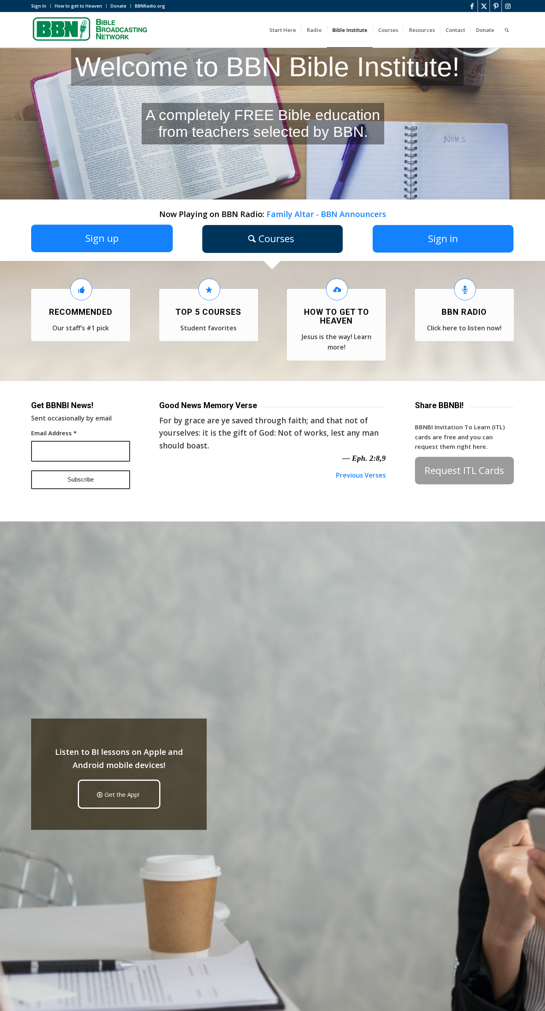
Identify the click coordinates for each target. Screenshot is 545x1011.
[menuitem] (41, 6)
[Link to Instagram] (508, 6)
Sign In (38, 6)
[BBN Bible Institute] (91, 29)
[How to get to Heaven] (337, 289)
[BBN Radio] (465, 289)
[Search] (507, 29)
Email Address (54, 433)
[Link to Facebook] (472, 6)
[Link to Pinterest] (496, 6)
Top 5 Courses (208, 312)
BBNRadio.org (150, 6)
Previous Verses (361, 475)
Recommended (81, 312)
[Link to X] (484, 6)
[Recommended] (81, 289)
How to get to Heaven (78, 6)
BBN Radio (464, 312)
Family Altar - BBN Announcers (326, 214)
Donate (118, 6)
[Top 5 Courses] (209, 289)
